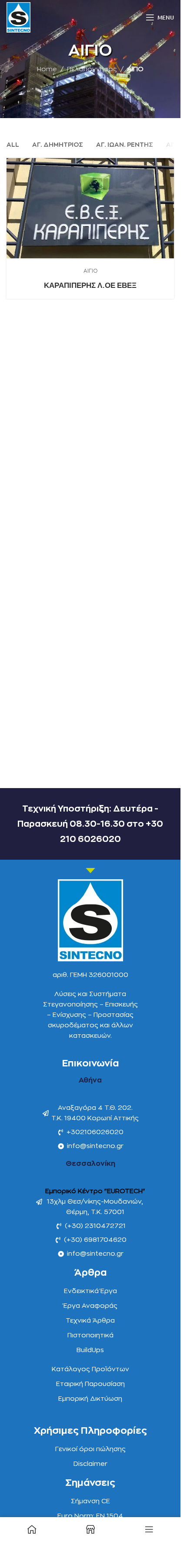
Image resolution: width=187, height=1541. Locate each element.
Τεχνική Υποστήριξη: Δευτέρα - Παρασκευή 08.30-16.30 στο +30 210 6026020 (90, 824)
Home (47, 69)
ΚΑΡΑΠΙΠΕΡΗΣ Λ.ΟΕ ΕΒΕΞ (90, 285)
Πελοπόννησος (92, 69)
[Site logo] (18, 17)
